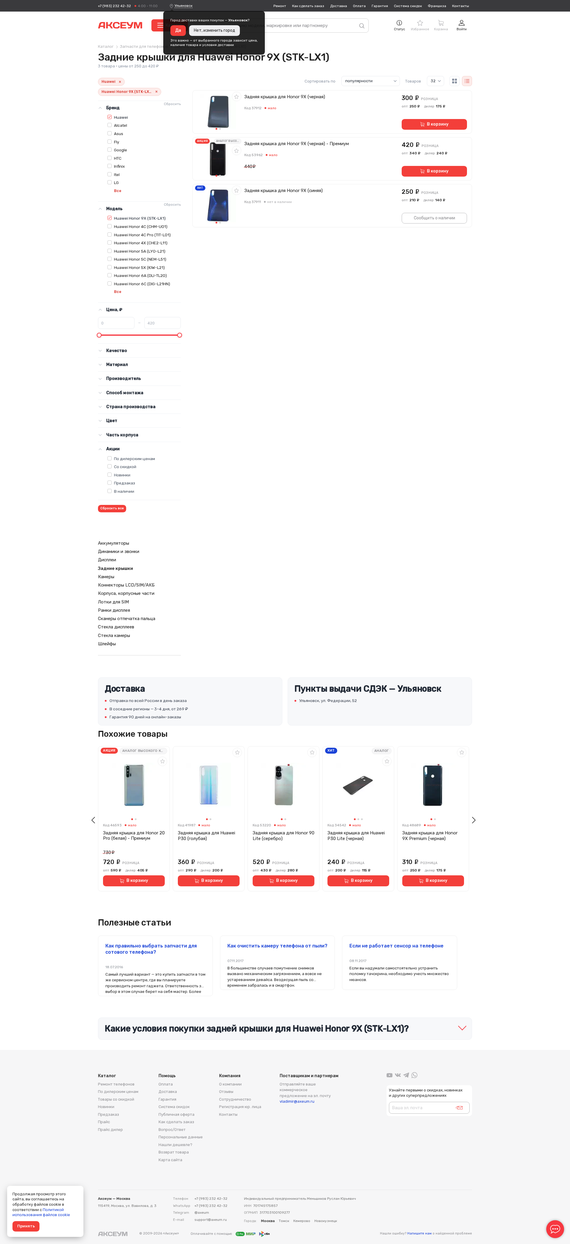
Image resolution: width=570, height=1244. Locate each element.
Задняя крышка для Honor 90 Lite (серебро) (283, 835)
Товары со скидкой (116, 1099)
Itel (117, 174)
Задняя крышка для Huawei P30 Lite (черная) (356, 835)
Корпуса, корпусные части (126, 593)
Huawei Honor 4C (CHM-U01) (140, 226)
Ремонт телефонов (116, 1084)
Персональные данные (181, 1137)
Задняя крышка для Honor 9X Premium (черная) (429, 835)
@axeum (201, 1212)
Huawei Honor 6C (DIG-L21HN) (142, 283)
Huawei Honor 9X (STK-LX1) (140, 218)
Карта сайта (170, 1160)
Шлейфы (107, 643)
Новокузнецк (325, 1221)
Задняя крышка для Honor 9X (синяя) (283, 190)
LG (116, 182)
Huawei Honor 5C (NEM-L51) (140, 259)
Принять (26, 1226)
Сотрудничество (235, 1099)
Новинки (122, 475)
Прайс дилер (110, 1129)
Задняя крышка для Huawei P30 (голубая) (206, 835)
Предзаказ (124, 483)
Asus (118, 133)
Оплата (359, 6)
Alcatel (120, 125)
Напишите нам (419, 1233)
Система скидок (408, 6)
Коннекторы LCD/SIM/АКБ (126, 585)
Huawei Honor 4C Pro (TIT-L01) (142, 234)
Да (178, 30)
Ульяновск (183, 6)
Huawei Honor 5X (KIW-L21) (139, 267)
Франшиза (437, 6)
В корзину (438, 124)
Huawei (121, 117)
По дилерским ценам (134, 458)
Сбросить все (112, 508)
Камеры (106, 576)
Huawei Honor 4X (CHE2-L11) (140, 242)
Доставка (338, 6)
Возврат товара (174, 1152)
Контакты (460, 6)
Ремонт (279, 6)
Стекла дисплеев (116, 627)
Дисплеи (107, 559)
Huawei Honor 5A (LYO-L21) (139, 251)
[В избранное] (236, 96)
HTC (117, 158)
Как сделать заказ (308, 6)
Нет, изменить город (214, 30)
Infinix (119, 166)
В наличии (124, 491)
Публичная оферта (176, 1114)
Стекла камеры (114, 635)
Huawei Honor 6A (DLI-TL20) (140, 275)
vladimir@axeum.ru (297, 1101)
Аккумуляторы (113, 543)
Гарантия (380, 6)
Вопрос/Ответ (172, 1129)
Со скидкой (125, 466)
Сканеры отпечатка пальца (126, 618)
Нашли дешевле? (175, 1144)
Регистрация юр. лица (240, 1106)
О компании (230, 1084)
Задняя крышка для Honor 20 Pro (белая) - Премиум (134, 835)
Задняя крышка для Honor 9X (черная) (284, 96)
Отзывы (226, 1091)
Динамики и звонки (118, 551)
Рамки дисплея (114, 610)
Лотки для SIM (113, 602)
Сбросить (172, 104)
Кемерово (301, 1221)
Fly (116, 142)
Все (117, 190)
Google (120, 150)
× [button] (120, 82)
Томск (284, 1221)
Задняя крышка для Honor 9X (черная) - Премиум (296, 143)
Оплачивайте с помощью (212, 1233)
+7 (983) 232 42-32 (114, 6)
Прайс (104, 1122)
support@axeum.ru (210, 1220)
